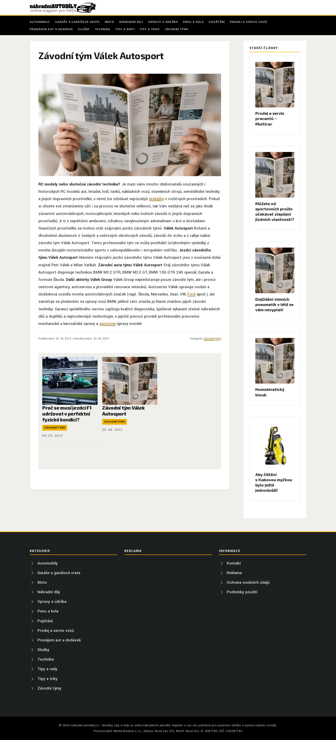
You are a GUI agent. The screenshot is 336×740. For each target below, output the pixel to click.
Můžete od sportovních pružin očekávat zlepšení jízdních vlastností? (274, 211)
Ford (191, 294)
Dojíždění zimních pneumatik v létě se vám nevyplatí (274, 304)
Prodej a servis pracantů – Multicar (269, 118)
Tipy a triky (150, 29)
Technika (102, 29)
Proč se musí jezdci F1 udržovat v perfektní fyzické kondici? (66, 413)
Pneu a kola (193, 22)
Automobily (40, 22)
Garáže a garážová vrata (77, 22)
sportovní (107, 324)
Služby (84, 29)
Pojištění (217, 22)
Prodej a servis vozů (248, 22)
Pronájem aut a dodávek (51, 29)
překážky (156, 199)
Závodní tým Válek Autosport (123, 410)
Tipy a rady (125, 29)
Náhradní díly (131, 22)
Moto (110, 22)
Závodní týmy (177, 29)
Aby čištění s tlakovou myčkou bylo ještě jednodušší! (273, 482)
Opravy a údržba (163, 22)
